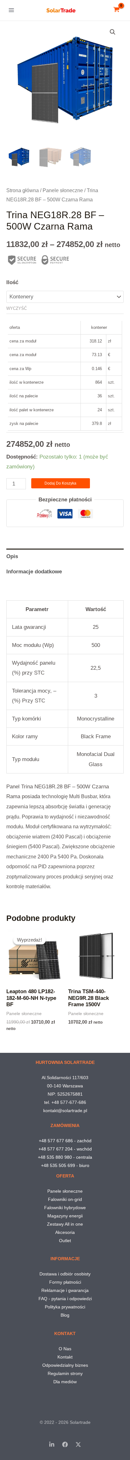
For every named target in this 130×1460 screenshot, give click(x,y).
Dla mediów (65, 1381)
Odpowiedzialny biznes (65, 1365)
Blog (65, 1315)
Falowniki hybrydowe (65, 1207)
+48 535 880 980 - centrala (65, 1157)
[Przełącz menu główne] (11, 10)
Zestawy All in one (65, 1224)
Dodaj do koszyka (60, 483)
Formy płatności (65, 1282)
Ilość (12, 282)
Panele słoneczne (63, 190)
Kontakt (65, 1356)
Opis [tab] (12, 556)
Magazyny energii (65, 1215)
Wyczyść (16, 308)
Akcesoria (65, 1232)
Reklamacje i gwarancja (65, 1290)
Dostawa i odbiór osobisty (65, 1273)
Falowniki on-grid (65, 1199)
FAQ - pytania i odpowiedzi (65, 1298)
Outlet (65, 1240)
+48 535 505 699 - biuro (65, 1165)
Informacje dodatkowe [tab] (34, 572)
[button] (112, 32)
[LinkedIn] (52, 1444)
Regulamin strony (65, 1373)
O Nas (65, 1348)
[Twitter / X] (78, 1444)
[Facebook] (65, 1444)
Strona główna (22, 190)
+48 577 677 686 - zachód (65, 1140)
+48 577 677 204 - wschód (65, 1148)
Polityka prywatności (65, 1306)
